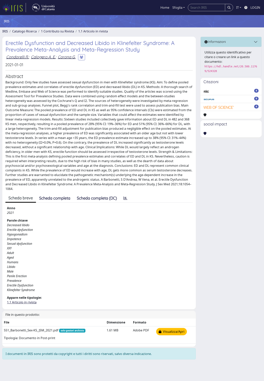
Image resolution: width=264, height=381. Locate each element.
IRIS (5, 31)
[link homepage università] (43, 7)
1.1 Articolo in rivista (93, 31)
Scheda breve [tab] (21, 198)
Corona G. (67, 56)
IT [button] (237, 7)
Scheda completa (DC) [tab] (97, 198)
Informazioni (217, 42)
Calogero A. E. (43, 56)
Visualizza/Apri (172, 331)
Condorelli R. (17, 56)
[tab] (125, 198)
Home (164, 7)
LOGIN (255, 7)
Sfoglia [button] (177, 7)
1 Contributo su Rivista (57, 31)
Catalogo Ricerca (24, 31)
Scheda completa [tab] (54, 198)
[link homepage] (14, 7)
